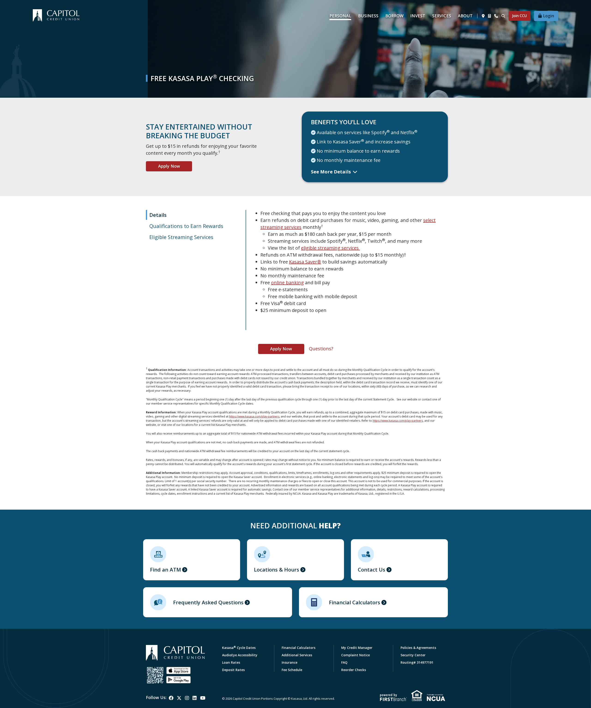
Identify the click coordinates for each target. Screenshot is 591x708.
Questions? (321, 348)
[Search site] (503, 16)
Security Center (413, 655)
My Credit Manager (356, 647)
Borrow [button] (394, 15)
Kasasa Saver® (305, 262)
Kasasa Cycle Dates (239, 647)
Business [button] (368, 15)
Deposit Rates (233, 670)
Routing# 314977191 (417, 662)
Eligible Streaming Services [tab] (181, 236)
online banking (287, 282)
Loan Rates (231, 662)
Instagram (187, 698)
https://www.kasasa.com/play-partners (254, 416)
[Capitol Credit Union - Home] (175, 652)
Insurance (289, 662)
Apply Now (169, 166)
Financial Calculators (354, 602)
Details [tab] (158, 214)
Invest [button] (417, 15)
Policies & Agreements (418, 647)
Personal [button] (340, 15)
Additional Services (297, 655)
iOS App (178, 670)
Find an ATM (165, 569)
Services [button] (441, 15)
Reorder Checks (353, 670)
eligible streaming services (330, 248)
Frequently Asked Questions (208, 602)
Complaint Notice (355, 655)
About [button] (465, 15)
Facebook (171, 698)
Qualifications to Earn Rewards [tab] (186, 225)
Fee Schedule (292, 670)
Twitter (179, 698)
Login (548, 15)
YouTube (202, 698)
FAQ (344, 662)
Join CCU (519, 15)
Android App (178, 680)
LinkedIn (195, 698)
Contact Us (371, 569)
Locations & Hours (276, 569)
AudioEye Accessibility (239, 655)
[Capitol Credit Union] (56, 15)
